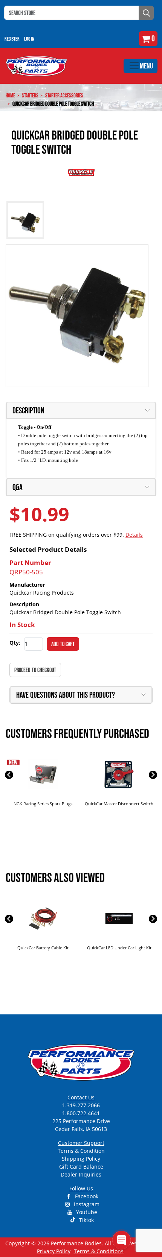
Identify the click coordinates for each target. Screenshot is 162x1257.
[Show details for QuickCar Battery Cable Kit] (43, 918)
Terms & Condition (81, 1150)
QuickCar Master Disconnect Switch (119, 803)
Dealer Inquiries (81, 1174)
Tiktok (86, 1220)
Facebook (85, 1196)
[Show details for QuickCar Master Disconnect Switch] (119, 774)
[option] (43, 786)
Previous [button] (9, 775)
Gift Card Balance (81, 1166)
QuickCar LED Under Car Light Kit (119, 947)
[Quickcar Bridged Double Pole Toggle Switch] (77, 316)
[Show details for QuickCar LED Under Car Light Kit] (119, 918)
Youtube (86, 1212)
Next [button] (153, 775)
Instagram (85, 1204)
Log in (29, 39)
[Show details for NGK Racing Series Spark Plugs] (43, 774)
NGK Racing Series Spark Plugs (43, 803)
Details (134, 534)
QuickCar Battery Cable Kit (43, 947)
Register (12, 39)
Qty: (14, 642)
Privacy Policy (53, 1251)
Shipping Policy (81, 1158)
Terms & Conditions (99, 1251)
